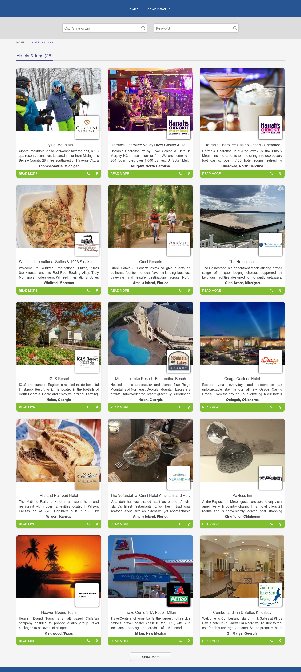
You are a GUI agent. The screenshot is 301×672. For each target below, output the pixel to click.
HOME (134, 9)
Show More (150, 656)
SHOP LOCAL (157, 9)
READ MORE (28, 173)
